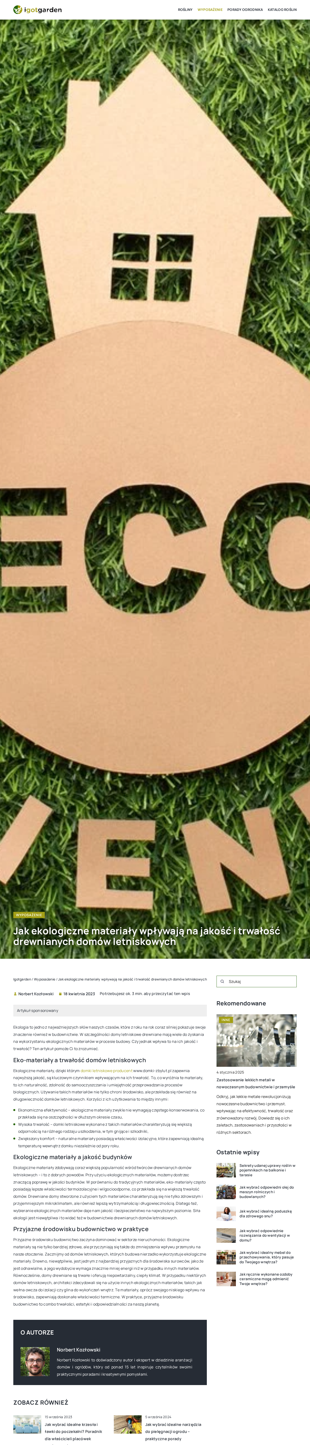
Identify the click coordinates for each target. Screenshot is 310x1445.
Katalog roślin (282, 9)
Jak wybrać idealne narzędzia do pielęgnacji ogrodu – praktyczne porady (173, 1431)
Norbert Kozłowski (36, 994)
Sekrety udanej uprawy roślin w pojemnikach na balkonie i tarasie (267, 1170)
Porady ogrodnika (245, 9)
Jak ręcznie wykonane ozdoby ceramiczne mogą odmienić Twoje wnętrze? (266, 1279)
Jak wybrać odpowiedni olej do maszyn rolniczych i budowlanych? (267, 1192)
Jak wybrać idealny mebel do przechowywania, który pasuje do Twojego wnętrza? (267, 1257)
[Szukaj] (222, 981)
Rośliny (185, 9)
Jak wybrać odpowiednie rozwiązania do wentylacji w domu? (265, 1235)
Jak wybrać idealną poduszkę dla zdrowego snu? (266, 1213)
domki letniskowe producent (106, 1070)
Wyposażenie (210, 9)
